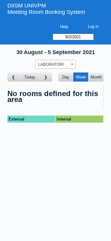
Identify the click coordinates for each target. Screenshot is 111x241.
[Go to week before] (13, 77)
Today (29, 77)
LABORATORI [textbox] (51, 64)
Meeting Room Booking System (46, 12)
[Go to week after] (46, 77)
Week (81, 77)
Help (64, 26)
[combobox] (55, 64)
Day (65, 77)
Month (96, 77)
